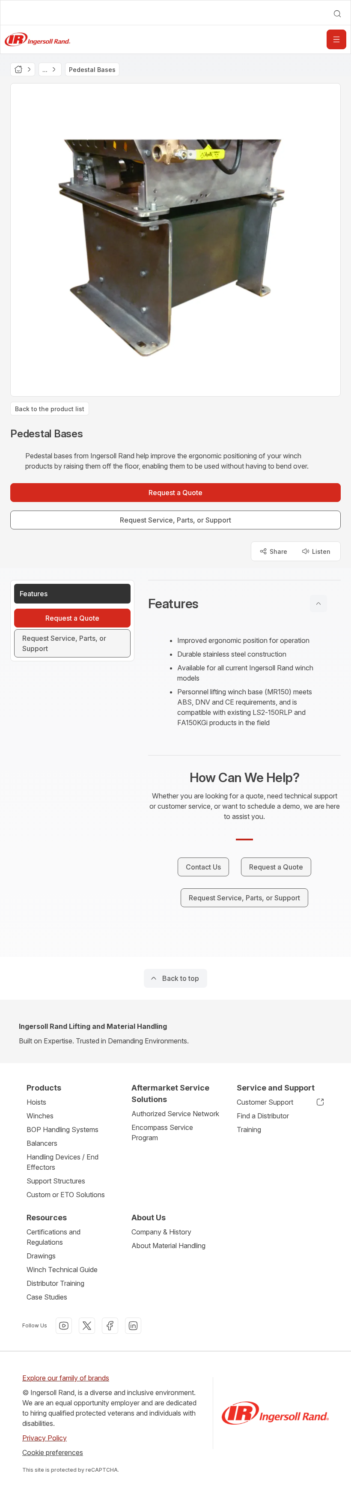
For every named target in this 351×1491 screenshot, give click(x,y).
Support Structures (56, 1181)
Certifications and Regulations (53, 1237)
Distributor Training (55, 1283)
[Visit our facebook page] (110, 1326)
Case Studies (47, 1297)
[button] (244, 603)
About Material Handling (168, 1245)
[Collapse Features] (318, 603)
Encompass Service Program (162, 1132)
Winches (40, 1116)
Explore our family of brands (65, 1378)
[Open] (336, 39)
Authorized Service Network (175, 1113)
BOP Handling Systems (62, 1129)
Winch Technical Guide (62, 1269)
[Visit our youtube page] (64, 1326)
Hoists (36, 1102)
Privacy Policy (44, 1438)
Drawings (41, 1256)
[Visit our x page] (87, 1326)
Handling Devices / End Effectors (62, 1162)
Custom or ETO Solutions (66, 1194)
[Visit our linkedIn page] (133, 1326)
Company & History (161, 1232)
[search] (337, 14)
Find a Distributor (263, 1116)
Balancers (42, 1143)
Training (249, 1129)
